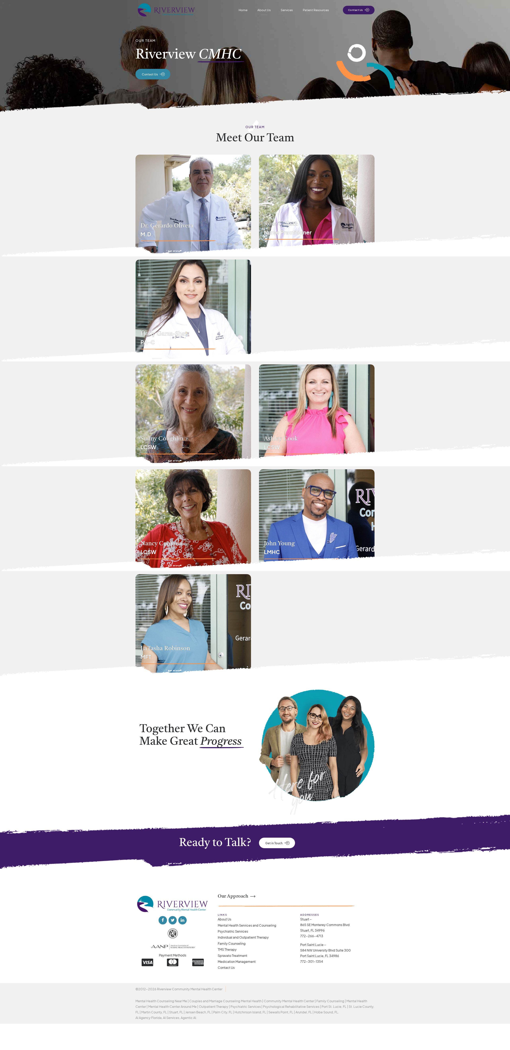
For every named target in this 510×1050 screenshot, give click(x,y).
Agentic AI (188, 1018)
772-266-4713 (311, 936)
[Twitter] (173, 920)
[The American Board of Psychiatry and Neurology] (173, 933)
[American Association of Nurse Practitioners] (173, 946)
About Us (264, 10)
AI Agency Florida (148, 1018)
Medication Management (237, 961)
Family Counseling (232, 943)
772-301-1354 (311, 961)
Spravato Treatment (232, 955)
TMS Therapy (227, 949)
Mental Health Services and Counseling (247, 925)
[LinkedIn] (182, 920)
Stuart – (306, 919)
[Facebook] (163, 920)
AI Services (171, 1018)
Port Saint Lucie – (313, 945)
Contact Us (226, 967)
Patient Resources (316, 10)
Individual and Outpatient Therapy (243, 937)
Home (243, 10)
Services (287, 10)
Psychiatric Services (233, 931)
